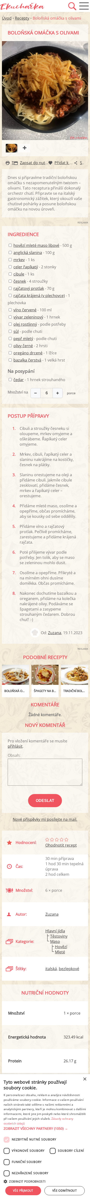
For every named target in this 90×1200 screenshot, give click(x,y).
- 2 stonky (34, 267)
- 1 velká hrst (39, 360)
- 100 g (34, 252)
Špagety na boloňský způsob (46, 691)
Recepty (22, 18)
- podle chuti (27, 331)
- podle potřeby (39, 324)
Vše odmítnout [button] (64, 1191)
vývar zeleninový (28, 317)
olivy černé (23, 345)
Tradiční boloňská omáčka (75, 691)
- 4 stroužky (30, 281)
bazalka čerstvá (27, 360)
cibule (18, 274)
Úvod (7, 18)
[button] (45, 1128)
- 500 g (42, 245)
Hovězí (61, 946)
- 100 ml (32, 310)
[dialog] (45, 1137)
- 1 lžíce (35, 353)
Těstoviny (58, 936)
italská (51, 968)
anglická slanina (27, 252)
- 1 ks (24, 259)
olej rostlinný (25, 324)
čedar (18, 379)
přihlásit (15, 746)
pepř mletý (23, 338)
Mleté (60, 952)
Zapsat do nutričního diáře (44, 162)
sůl (16, 331)
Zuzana (54, 632)
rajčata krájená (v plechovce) (39, 295)
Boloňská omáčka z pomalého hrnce (16, 691)
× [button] (84, 1079)
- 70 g (33, 288)
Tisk (15, 162)
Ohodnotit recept (61, 845)
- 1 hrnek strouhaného (39, 379)
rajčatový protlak (28, 288)
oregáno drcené (27, 353)
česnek (19, 281)
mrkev (19, 259)
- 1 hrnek (36, 317)
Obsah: (14, 755)
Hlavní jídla (55, 931)
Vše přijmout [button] (23, 1191)
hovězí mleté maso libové (36, 245)
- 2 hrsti (30, 345)
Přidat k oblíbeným (71, 162)
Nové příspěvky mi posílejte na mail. (45, 819)
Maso (55, 941)
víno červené (24, 310)
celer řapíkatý (25, 267)
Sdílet (85, 162)
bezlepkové (69, 968)
